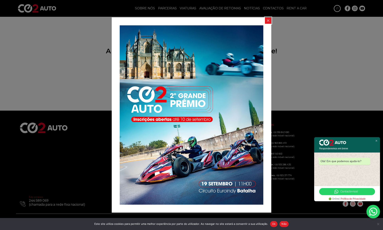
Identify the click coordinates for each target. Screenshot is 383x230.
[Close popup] (268, 20)
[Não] (378, 224)
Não (284, 223)
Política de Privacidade (353, 198)
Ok (274, 223)
